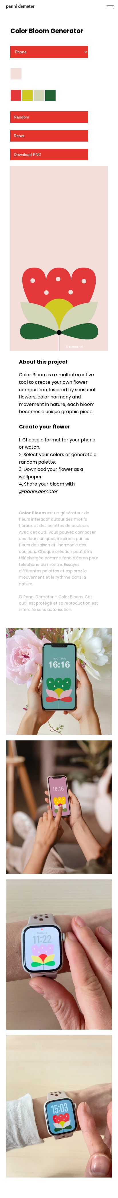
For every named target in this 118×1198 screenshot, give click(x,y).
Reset (19, 135)
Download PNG (28, 154)
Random (21, 117)
